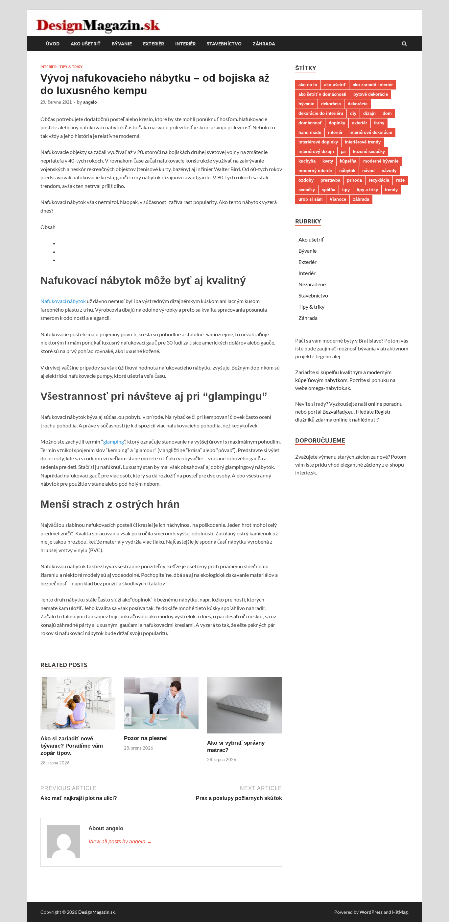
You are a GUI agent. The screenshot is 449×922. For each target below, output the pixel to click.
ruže (400, 180)
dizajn (369, 113)
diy (353, 113)
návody (389, 170)
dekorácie (357, 103)
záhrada (361, 199)
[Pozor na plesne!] (161, 731)
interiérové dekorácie (370, 132)
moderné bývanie (380, 161)
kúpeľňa (348, 161)
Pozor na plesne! (146, 738)
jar (343, 151)
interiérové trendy (363, 142)
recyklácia (379, 180)
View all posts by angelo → (120, 841)
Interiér (185, 43)
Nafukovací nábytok (63, 301)
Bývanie (122, 43)
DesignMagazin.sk (96, 912)
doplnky (337, 122)
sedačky (306, 189)
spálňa (328, 189)
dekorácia (331, 103)
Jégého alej (327, 356)
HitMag (400, 912)
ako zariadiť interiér (373, 84)
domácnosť (310, 122)
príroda (354, 180)
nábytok (347, 170)
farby (379, 122)
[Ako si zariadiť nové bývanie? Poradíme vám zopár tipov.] (77, 731)
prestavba (330, 180)
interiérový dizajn (316, 151)
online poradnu (385, 403)
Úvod (52, 43)
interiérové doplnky (318, 142)
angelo (90, 102)
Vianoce (338, 199)
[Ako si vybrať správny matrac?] (244, 735)
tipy (346, 189)
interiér (335, 132)
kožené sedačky (369, 151)
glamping (113, 441)
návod (368, 170)
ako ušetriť (335, 84)
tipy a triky (367, 189)
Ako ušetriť (86, 43)
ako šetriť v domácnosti (322, 94)
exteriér (359, 122)
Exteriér (153, 43)
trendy (391, 189)
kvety (327, 161)
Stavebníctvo (224, 43)
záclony (372, 464)
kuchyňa (307, 161)
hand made (309, 132)
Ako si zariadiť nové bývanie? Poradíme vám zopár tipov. (71, 745)
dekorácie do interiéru (320, 113)
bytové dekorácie (370, 94)
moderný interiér (315, 170)
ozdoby (306, 180)
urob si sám (310, 199)
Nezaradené (312, 284)
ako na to (307, 84)
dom (387, 113)
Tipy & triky (71, 66)
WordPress (371, 912)
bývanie (306, 103)
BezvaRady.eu (338, 411)
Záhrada (264, 43)
